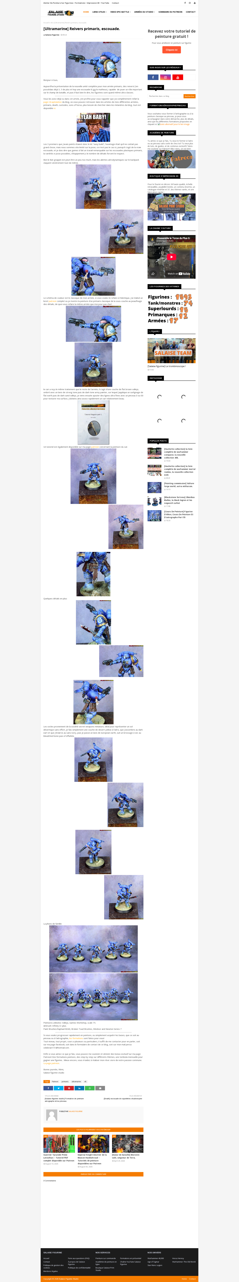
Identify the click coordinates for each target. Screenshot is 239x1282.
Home (184, 1279)
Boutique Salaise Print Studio (105, 1268)
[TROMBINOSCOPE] (172, 350)
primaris (65, 1081)
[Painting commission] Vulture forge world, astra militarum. (179, 484)
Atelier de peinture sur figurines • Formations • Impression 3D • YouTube (76, 3)
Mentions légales (50, 1271)
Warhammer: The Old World (184, 1262)
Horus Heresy (178, 1258)
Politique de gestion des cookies (53, 1266)
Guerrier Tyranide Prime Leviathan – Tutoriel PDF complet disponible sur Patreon (58, 1158)
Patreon (55, 1081)
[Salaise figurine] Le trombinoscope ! (166, 366)
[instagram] (190, 3)
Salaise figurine (52, 35)
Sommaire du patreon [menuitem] (170, 12)
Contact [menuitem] (191, 12)
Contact (115, 3)
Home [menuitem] (86, 12)
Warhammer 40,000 (156, 1258)
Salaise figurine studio (69, 1279)
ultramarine (76, 1081)
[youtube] (194, 3)
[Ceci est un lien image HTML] (174, 124)
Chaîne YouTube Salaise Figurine (130, 1263)
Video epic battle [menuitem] (119, 12)
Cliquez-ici (171, 49)
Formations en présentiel (130, 1258)
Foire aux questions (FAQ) (78, 1258)
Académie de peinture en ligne (106, 1263)
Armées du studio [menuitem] (143, 12)
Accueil (46, 22)
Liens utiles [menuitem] (99, 12)
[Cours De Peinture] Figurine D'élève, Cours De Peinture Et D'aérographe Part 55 (178, 514)
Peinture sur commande (106, 1258)
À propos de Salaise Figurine (76, 1263)
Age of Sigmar (153, 1262)
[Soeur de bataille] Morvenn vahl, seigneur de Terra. (125, 1156)
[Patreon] (190, 77)
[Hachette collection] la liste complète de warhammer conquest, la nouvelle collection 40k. (178, 453)
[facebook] (185, 3)
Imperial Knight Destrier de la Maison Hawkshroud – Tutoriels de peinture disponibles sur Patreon (92, 1159)
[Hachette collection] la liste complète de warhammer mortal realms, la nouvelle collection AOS (179, 470)
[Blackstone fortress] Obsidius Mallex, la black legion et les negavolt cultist (179, 500)
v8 (51, 22)
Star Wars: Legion (155, 1265)
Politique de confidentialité (79, 1267)
